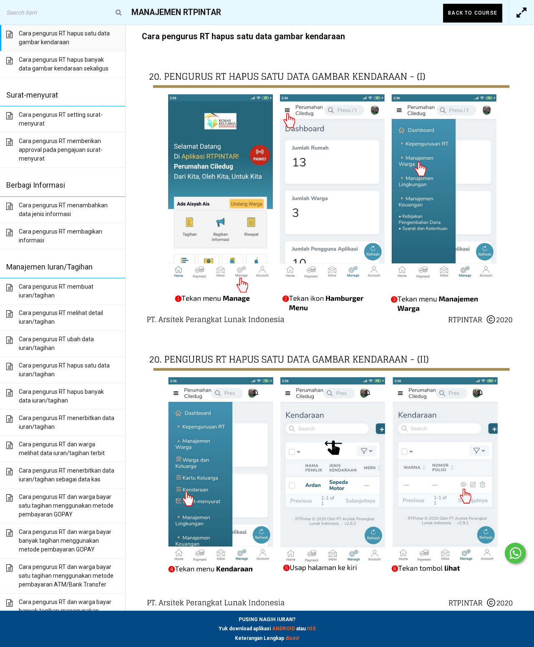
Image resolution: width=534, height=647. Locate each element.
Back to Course (472, 13)
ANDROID (283, 629)
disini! (292, 638)
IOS (311, 629)
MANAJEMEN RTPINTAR (176, 12)
